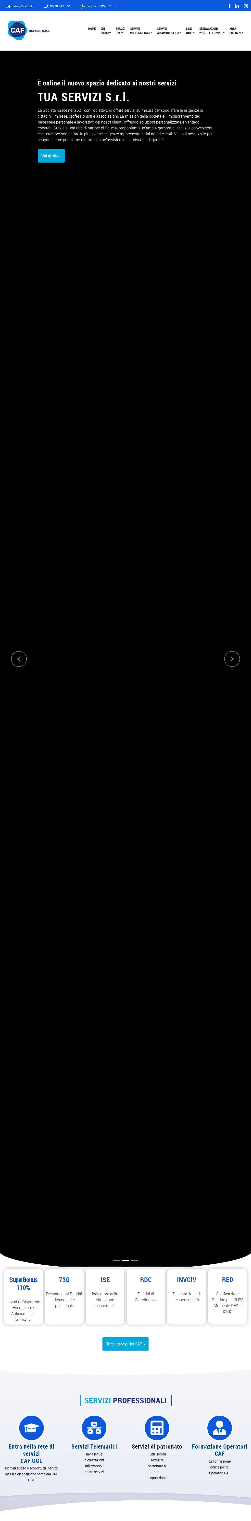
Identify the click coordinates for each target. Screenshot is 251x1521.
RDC (146, 1279)
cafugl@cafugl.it (23, 6)
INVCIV (187, 1279)
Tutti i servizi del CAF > (125, 1344)
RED (227, 1279)
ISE (105, 1279)
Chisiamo (104, 30)
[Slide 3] (134, 1260)
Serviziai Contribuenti (168, 30)
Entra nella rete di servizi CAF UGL (31, 1453)
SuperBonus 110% (23, 1283)
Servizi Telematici (94, 1446)
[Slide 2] (125, 1260)
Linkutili (189, 30)
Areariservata (236, 30)
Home (92, 28)
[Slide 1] (116, 1260)
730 (64, 1279)
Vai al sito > (51, 156)
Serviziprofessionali (140, 30)
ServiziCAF (120, 30)
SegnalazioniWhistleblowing (210, 30)
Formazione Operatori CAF (220, 1449)
